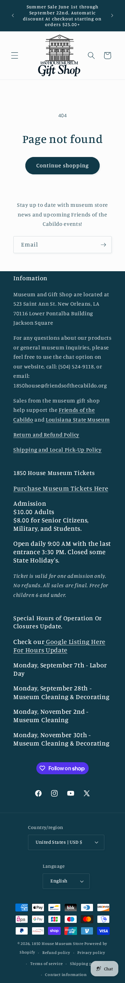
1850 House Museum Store (58, 943)
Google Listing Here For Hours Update (59, 646)
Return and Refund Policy (46, 434)
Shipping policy (86, 963)
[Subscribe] (103, 245)
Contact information (66, 974)
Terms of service (46, 963)
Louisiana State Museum (78, 419)
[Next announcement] (112, 15)
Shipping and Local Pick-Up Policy (57, 449)
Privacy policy (91, 952)
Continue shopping (62, 165)
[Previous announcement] (13, 15)
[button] (15, 55)
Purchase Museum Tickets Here (60, 488)
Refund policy (56, 952)
